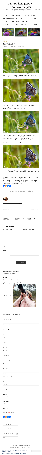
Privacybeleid (24, 21)
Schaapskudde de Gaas (7, 376)
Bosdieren (25, 15)
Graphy (25, 447)
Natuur (7, 21)
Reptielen (32, 21)
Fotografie (16, 190)
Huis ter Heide (6, 347)
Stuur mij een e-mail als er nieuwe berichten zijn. (14, 258)
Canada (32, 15)
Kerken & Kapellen (6, 352)
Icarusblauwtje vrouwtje (31, 218)
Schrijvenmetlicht (7, 24)
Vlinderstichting (29, 191)
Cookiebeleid (24, 453)
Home (7, 15)
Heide (4, 345)
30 (17, 433)
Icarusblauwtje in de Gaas (19, 218)
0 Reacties (25, 46)
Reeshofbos (5, 371)
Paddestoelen (15, 21)
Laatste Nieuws (26, 190)
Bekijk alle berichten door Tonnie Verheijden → (12, 203)
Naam (4, 246)
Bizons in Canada (7, 210)
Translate (12, 412)
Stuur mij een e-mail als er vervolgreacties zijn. (13, 257)
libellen (4, 358)
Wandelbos (5, 389)
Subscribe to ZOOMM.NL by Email (9, 273)
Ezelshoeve (5, 342)
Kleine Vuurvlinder (34, 210)
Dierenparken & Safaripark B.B (9, 339)
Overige (35, 24)
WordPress (18, 447)
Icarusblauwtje (5, 218)
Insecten (22, 18)
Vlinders (17, 24)
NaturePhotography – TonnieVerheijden (21, 5)
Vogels (23, 24)
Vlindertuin (5, 384)
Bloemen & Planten (15, 15)
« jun (4, 437)
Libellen (34, 18)
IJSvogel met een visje (7, 316)
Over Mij (29, 24)
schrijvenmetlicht (6, 379)
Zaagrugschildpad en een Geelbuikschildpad (11, 314)
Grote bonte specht (7, 319)
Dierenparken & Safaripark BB (10, 18)
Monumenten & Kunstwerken (9, 360)
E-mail (5, 250)
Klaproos (5, 322)
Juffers (28, 18)
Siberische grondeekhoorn (8, 324)
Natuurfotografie (18, 191)
